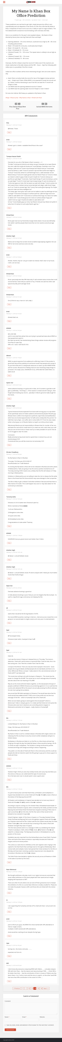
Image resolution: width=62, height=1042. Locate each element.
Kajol (8, 98)
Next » (45, 988)
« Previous (17, 988)
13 (32, 988)
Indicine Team (37, 20)
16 (41, 988)
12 (29, 988)
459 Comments (27, 20)
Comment (8, 1001)
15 (38, 988)
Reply (9, 132)
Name (7, 1017)
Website (42, 1017)
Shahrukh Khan (37, 98)
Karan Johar (14, 98)
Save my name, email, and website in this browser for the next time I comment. (30, 1025)
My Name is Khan (25, 98)
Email (24, 1017)
